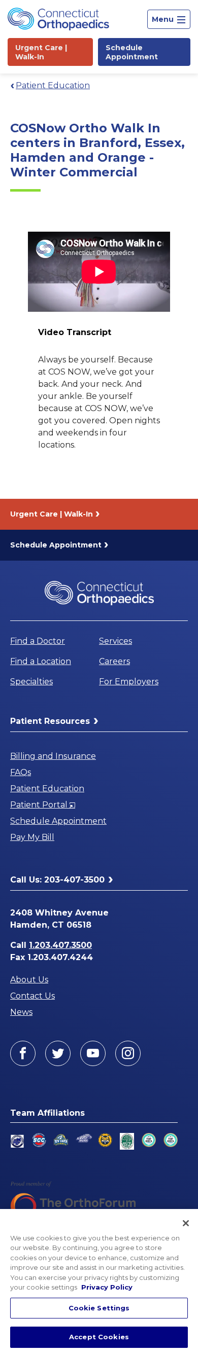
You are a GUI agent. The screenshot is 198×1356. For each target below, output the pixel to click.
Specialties (31, 681)
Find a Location (40, 661)
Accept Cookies (99, 1337)
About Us (29, 979)
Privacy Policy (107, 1287)
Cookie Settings (99, 1308)
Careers (114, 661)
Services (115, 641)
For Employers (128, 681)
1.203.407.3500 (60, 945)
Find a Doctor (37, 641)
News (21, 1012)
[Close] (186, 1223)
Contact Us (32, 996)
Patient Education (53, 85)
